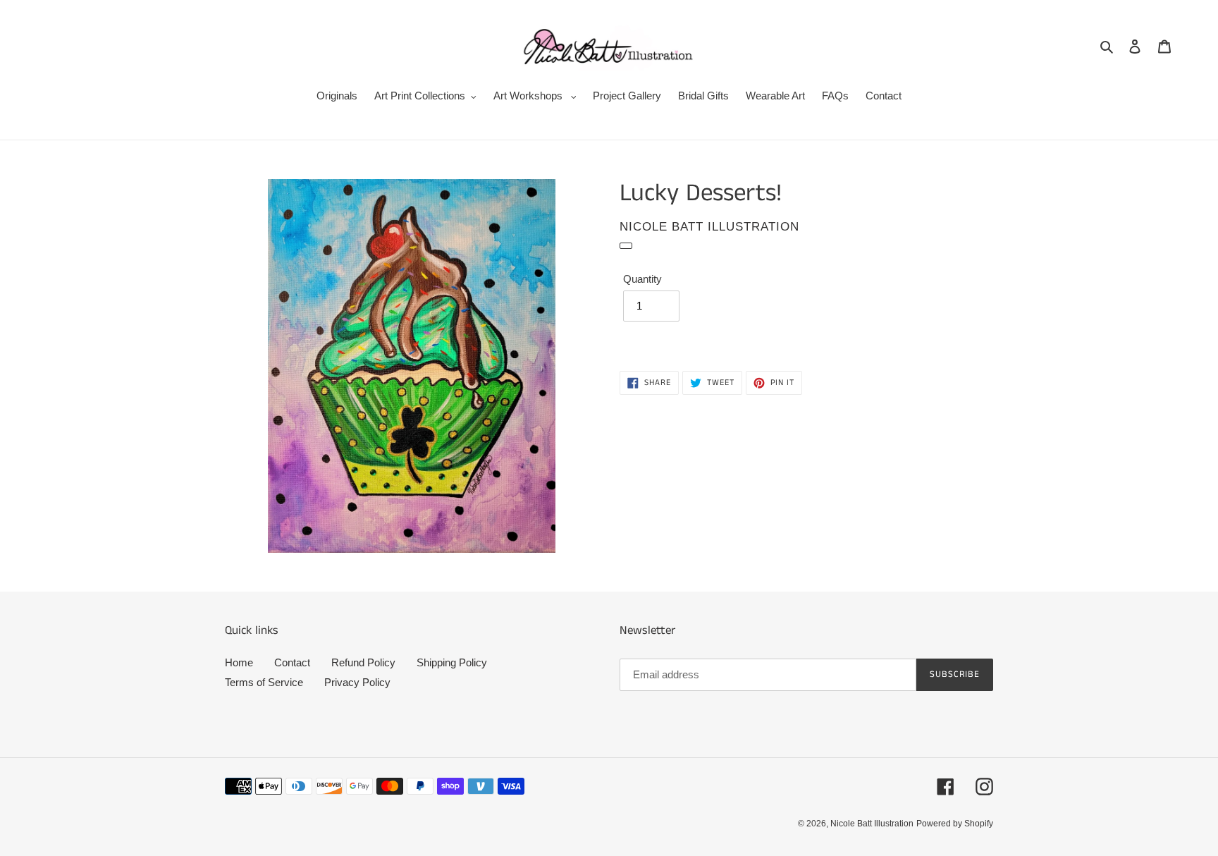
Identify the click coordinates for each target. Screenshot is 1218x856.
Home (239, 662)
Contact (292, 662)
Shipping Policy (452, 662)
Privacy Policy (357, 682)
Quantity (642, 279)
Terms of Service (264, 682)
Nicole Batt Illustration (872, 824)
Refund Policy (363, 662)
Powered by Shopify (954, 824)
